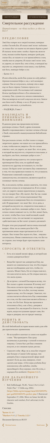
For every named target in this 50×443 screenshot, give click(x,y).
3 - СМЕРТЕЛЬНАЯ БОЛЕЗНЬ (12, 12)
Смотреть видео (11, 17)
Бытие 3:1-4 (8, 412)
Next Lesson (41, 425)
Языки (4, 3)
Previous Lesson (10, 425)
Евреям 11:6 (34, 372)
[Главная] (25, 3)
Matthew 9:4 (9, 415)
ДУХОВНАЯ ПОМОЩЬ (37, 17)
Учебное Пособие (9, 10)
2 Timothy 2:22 (23, 415)
